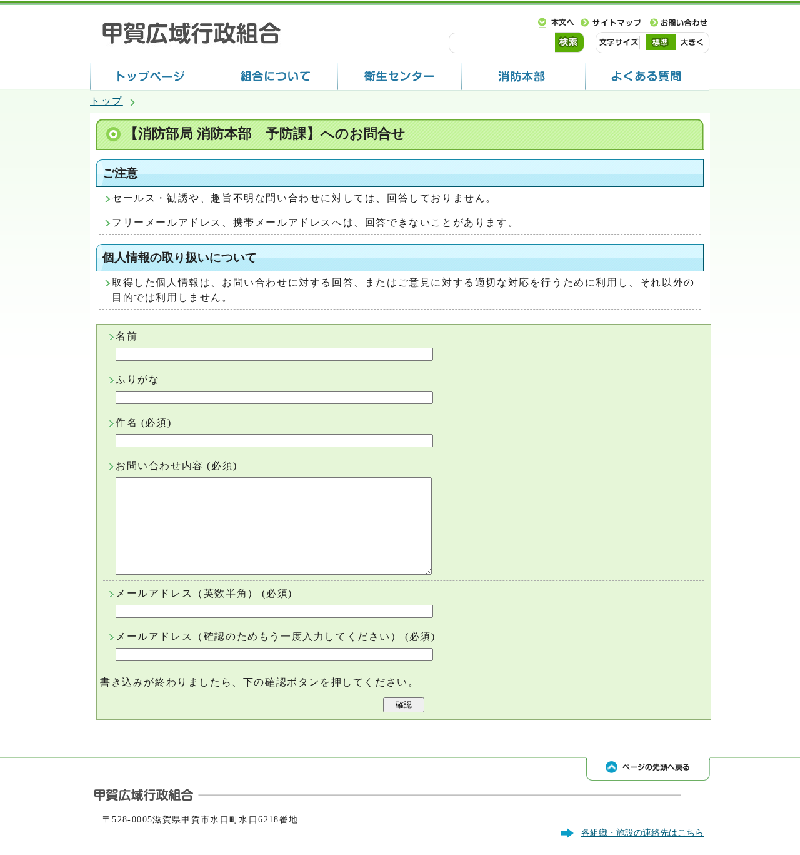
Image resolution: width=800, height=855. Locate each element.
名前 (127, 336)
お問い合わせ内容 (160, 465)
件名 (127, 422)
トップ (106, 101)
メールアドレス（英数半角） (187, 593)
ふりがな (137, 379)
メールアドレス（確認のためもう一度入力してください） (259, 636)
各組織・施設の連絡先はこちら (642, 832)
